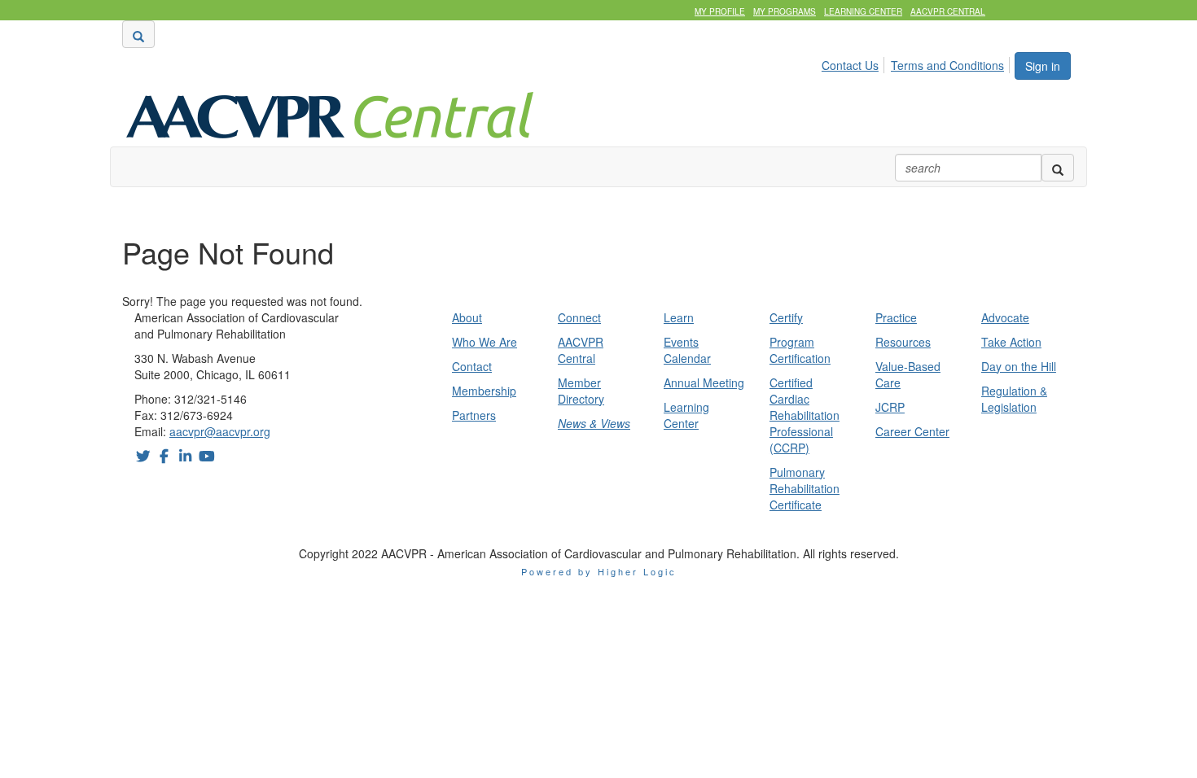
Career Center (912, 431)
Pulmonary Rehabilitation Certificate (805, 488)
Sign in (1042, 66)
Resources (903, 342)
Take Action (1011, 342)
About (467, 317)
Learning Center (863, 11)
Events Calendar (687, 350)
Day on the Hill (1018, 366)
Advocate (1005, 317)
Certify (786, 317)
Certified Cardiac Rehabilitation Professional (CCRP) (805, 415)
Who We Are (484, 342)
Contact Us (850, 65)
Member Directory (581, 390)
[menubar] (917, 62)
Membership (484, 390)
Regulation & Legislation (1014, 398)
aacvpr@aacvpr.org (219, 431)
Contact (472, 366)
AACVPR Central (947, 11)
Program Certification (800, 350)
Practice (896, 317)
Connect (579, 317)
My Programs (784, 11)
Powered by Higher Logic (599, 571)
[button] (138, 34)
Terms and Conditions (947, 65)
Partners (474, 415)
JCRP (890, 407)
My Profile (720, 11)
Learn (679, 317)
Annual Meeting (704, 382)
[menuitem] (854, 62)
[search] (1057, 167)
